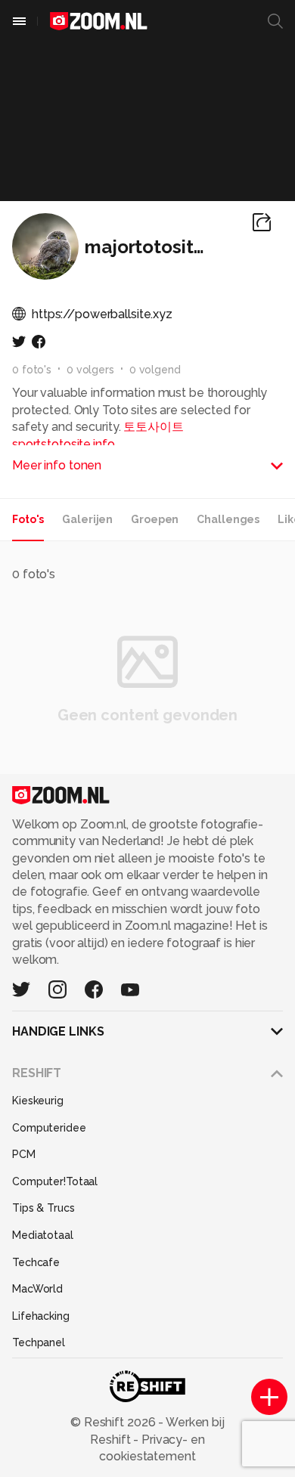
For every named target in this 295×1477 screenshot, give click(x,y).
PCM (24, 1154)
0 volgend (155, 370)
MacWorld (37, 1289)
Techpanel (38, 1342)
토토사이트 (153, 427)
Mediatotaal (42, 1235)
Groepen (155, 519)
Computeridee (49, 1128)
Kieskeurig (38, 1101)
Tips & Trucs (43, 1208)
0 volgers (90, 370)
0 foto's (31, 370)
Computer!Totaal (55, 1181)
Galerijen (87, 519)
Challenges (228, 519)
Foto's (28, 519)
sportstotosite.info (63, 444)
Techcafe (36, 1262)
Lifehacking (41, 1316)
